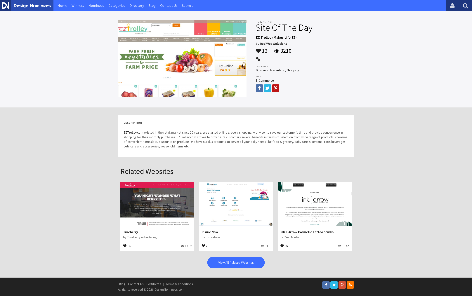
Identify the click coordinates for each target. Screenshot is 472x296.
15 (286, 245)
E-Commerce (265, 80)
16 (128, 245)
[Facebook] (326, 285)
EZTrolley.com (133, 132)
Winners (78, 5)
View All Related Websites (236, 262)
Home (62, 5)
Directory (136, 5)
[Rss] (350, 285)
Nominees (96, 5)
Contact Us (168, 5)
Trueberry (130, 232)
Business (262, 70)
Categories (116, 5)
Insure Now (210, 232)
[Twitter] (334, 285)
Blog (152, 5)
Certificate (153, 284)
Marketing (277, 70)
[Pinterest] (342, 285)
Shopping (293, 70)
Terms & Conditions (179, 284)
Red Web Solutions (273, 43)
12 (264, 49)
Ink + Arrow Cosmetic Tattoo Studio (307, 232)
